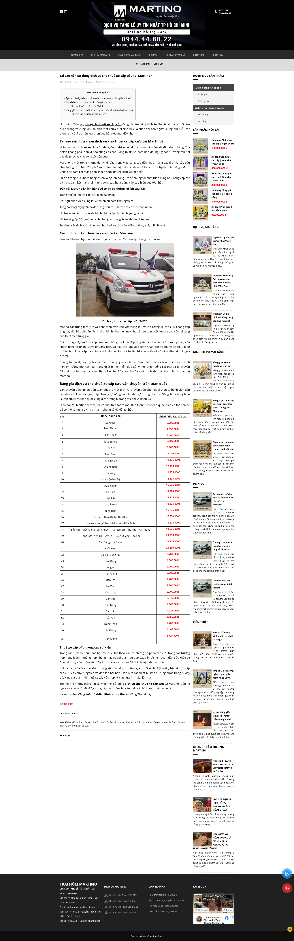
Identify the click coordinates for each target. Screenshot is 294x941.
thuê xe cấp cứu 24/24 (104, 722)
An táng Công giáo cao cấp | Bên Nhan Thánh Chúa (221, 160)
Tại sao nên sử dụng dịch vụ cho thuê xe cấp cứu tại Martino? (106, 76)
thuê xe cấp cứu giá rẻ (156, 722)
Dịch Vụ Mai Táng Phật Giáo (123, 895)
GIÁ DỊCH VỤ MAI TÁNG (129, 55)
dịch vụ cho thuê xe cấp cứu (74, 725)
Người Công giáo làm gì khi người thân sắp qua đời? (222, 716)
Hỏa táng (203, 114)
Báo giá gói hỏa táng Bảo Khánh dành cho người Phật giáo (223, 446)
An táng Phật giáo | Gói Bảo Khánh (221, 208)
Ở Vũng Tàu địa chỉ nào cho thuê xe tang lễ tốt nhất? (222, 546)
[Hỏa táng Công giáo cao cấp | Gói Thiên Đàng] (200, 196)
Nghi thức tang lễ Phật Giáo (163, 894)
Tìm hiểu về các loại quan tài (163, 905)
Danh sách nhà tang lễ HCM (163, 911)
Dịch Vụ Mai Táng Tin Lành (122, 912)
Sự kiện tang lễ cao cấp (207, 87)
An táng (202, 121)
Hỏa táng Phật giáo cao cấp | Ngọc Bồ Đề (222, 142)
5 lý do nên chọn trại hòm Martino (166, 900)
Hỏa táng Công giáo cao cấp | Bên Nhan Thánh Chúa (221, 177)
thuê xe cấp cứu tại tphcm (130, 722)
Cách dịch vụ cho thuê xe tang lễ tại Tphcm (222, 584)
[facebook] (61, 11)
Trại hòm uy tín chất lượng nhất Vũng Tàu (223, 241)
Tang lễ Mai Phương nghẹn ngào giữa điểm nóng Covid (223, 674)
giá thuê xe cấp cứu (82, 722)
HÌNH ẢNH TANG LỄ (175, 55)
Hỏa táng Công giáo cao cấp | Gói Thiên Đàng (221, 194)
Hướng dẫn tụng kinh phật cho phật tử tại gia (223, 636)
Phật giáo (203, 94)
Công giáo (203, 100)
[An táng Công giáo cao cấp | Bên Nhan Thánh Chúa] (200, 163)
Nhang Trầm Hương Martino (208, 748)
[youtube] (65, 11)
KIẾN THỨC (198, 55)
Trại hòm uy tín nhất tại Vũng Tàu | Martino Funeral (223, 317)
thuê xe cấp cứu (177, 722)
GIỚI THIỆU (218, 55)
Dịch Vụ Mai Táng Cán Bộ (122, 900)
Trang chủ (77, 55)
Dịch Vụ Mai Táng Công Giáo (123, 906)
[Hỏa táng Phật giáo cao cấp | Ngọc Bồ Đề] (200, 146)
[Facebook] (213, 908)
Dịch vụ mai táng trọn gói (209, 107)
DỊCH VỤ (153, 55)
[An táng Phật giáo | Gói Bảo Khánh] (200, 213)
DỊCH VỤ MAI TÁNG (100, 55)
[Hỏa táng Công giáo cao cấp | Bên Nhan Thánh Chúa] (200, 179)
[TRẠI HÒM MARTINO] (147, 24)
